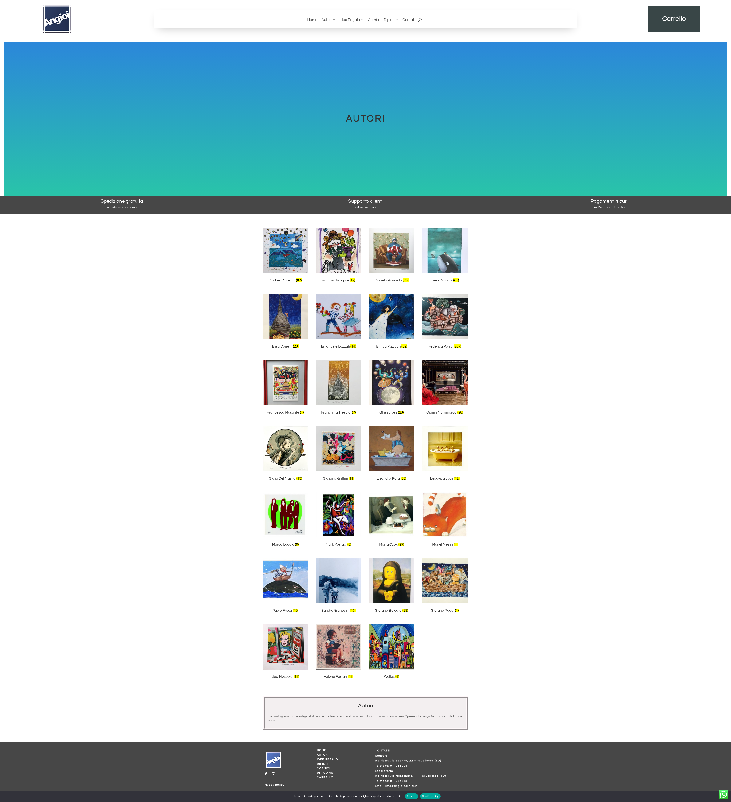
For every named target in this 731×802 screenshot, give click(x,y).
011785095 (398, 766)
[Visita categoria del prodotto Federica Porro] (444, 316)
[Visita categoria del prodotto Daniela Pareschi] (391, 250)
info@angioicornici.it (401, 786)
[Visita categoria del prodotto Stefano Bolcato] (391, 580)
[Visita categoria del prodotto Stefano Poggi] (444, 580)
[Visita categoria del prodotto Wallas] (391, 647)
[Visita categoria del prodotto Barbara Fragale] (338, 250)
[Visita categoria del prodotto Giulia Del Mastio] (285, 448)
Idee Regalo (350, 20)
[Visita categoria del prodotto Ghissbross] (391, 382)
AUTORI (323, 754)
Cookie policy (430, 796)
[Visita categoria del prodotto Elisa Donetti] (285, 316)
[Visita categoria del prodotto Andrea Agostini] (285, 250)
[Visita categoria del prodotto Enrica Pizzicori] (391, 316)
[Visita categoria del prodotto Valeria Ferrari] (338, 647)
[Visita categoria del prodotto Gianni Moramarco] (444, 382)
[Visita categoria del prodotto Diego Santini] (444, 250)
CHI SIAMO (325, 773)
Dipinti (389, 20)
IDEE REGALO (327, 759)
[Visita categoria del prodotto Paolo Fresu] (285, 580)
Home (312, 20)
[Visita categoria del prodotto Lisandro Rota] (391, 448)
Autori (327, 20)
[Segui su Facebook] (266, 774)
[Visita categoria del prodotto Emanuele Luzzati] (338, 316)
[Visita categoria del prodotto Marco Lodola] (285, 514)
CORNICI (323, 768)
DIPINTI (322, 764)
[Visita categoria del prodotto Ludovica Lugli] (444, 448)
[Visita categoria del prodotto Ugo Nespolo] (285, 647)
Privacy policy (274, 785)
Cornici (374, 20)
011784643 (398, 781)
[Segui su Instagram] (273, 774)
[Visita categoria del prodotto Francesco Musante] (285, 382)
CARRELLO (325, 777)
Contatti (409, 20)
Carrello (674, 18)
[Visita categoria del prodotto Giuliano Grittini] (338, 448)
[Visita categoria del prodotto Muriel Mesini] (444, 514)
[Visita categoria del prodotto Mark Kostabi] (338, 514)
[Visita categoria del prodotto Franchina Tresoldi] (338, 382)
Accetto (412, 796)
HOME (321, 750)
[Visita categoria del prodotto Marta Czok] (391, 514)
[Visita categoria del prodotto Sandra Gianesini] (338, 580)
